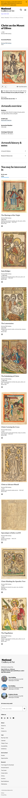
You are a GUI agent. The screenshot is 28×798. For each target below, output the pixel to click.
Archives (3, 778)
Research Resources (6, 156)
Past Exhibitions (5, 781)
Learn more (13, 4)
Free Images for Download (7, 765)
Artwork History (6, 151)
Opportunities (4, 758)
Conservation (4, 773)
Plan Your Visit (4, 737)
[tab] (5, 175)
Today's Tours (4, 743)
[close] (26, 2)
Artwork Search (5, 767)
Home (2, 17)
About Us (3, 725)
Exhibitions (3, 748)
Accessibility (4, 746)
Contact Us (3, 731)
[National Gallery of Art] (14, 660)
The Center (4, 770)
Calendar (3, 740)
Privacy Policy (3, 794)
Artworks (7, 17)
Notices (2, 792)
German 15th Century (6, 43)
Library (3, 776)
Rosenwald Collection (6, 120)
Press (2, 728)
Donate (3, 755)
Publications (4, 784)
